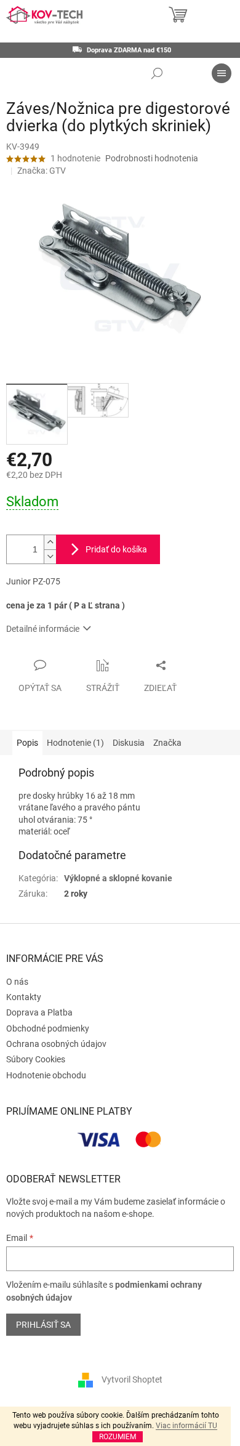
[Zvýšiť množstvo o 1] (50, 542)
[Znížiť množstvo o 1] (50, 556)
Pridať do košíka (116, 549)
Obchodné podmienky (47, 1028)
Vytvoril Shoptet (132, 1379)
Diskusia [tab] (129, 743)
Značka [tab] (167, 743)
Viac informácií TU (186, 1425)
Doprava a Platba (39, 1012)
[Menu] (221, 73)
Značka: (41, 171)
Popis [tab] (27, 743)
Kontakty (23, 997)
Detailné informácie (42, 629)
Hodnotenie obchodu (46, 1075)
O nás (17, 982)
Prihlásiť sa (43, 1325)
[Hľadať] (157, 73)
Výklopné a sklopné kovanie (118, 878)
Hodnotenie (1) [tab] (75, 743)
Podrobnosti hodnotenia (151, 158)
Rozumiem (117, 1436)
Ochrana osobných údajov (56, 1044)
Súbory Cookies (35, 1059)
